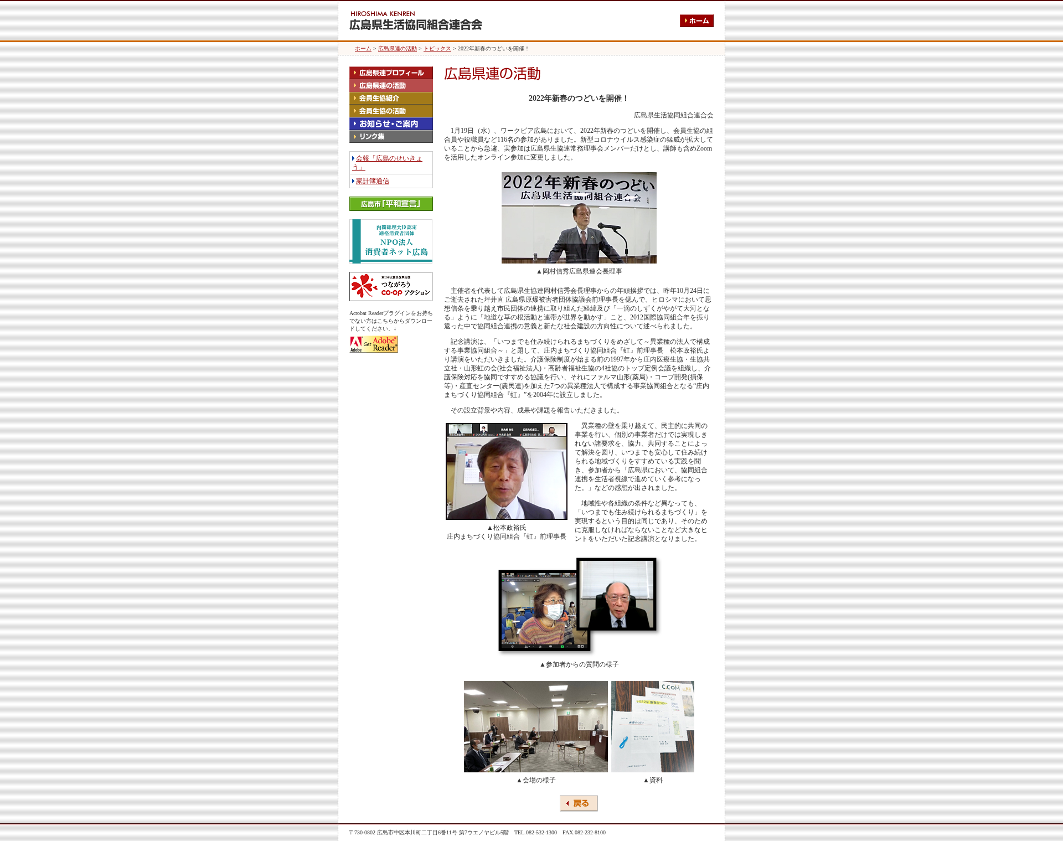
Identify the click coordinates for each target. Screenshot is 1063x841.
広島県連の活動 (397, 48)
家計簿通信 (372, 181)
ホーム (363, 48)
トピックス (437, 48)
